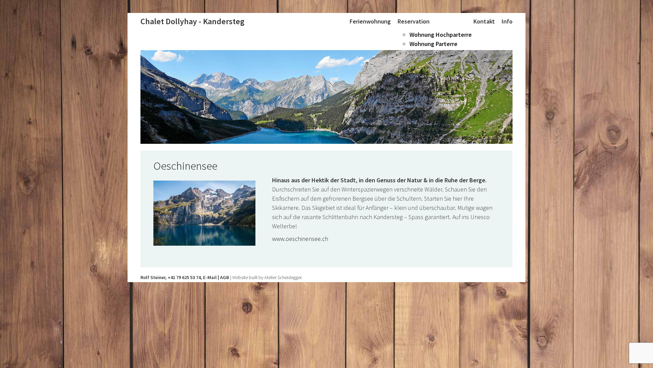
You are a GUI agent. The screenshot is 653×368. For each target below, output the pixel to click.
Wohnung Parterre (433, 44)
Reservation (414, 21)
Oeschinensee (185, 166)
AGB (224, 277)
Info (507, 21)
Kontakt (484, 21)
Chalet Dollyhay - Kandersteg (192, 21)
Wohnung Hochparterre (440, 35)
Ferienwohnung (370, 21)
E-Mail (210, 277)
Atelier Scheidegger (282, 277)
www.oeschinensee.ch (300, 239)
